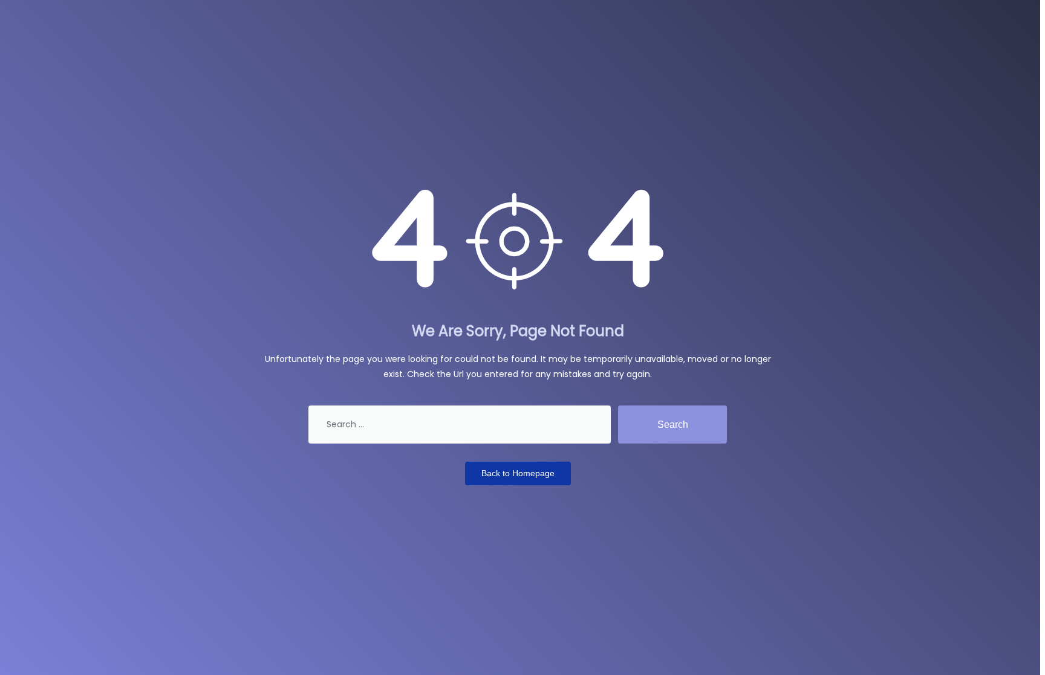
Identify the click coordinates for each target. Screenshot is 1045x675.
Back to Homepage (518, 473)
